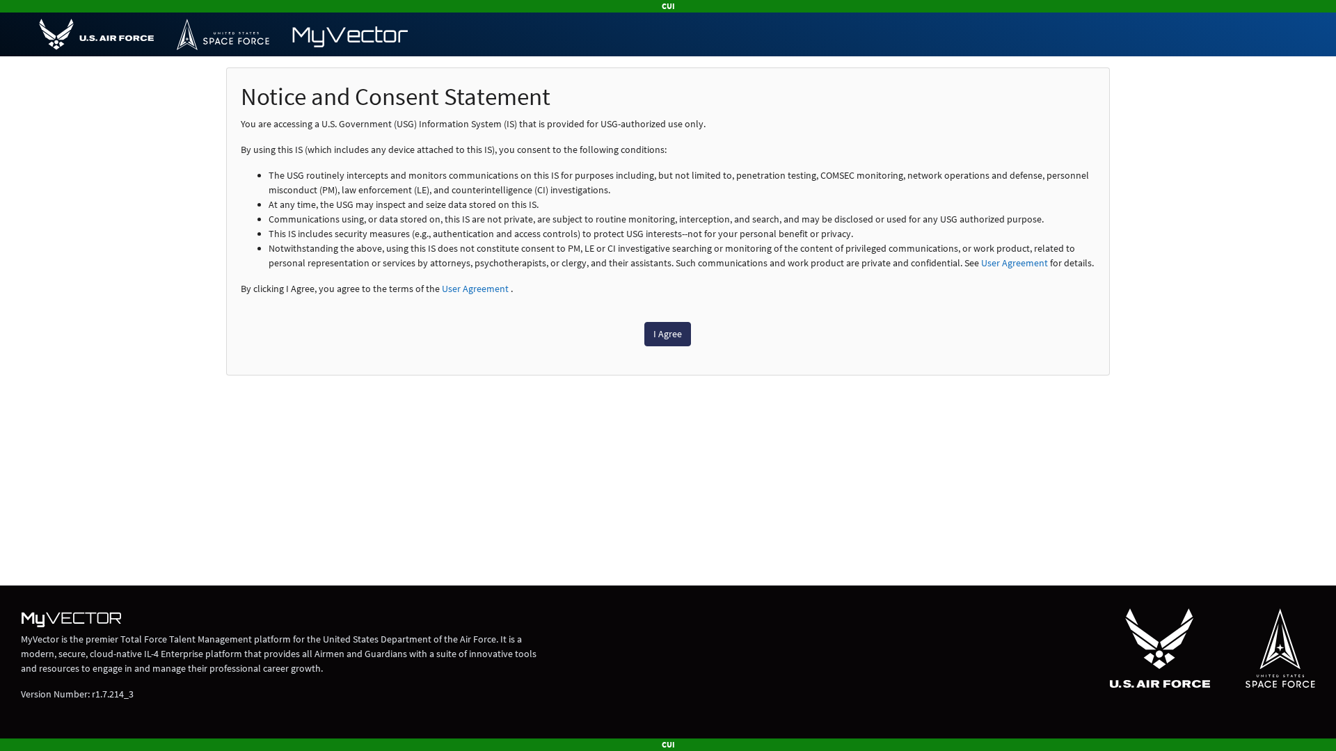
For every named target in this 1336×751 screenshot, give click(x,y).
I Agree (667, 334)
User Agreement (1014, 263)
